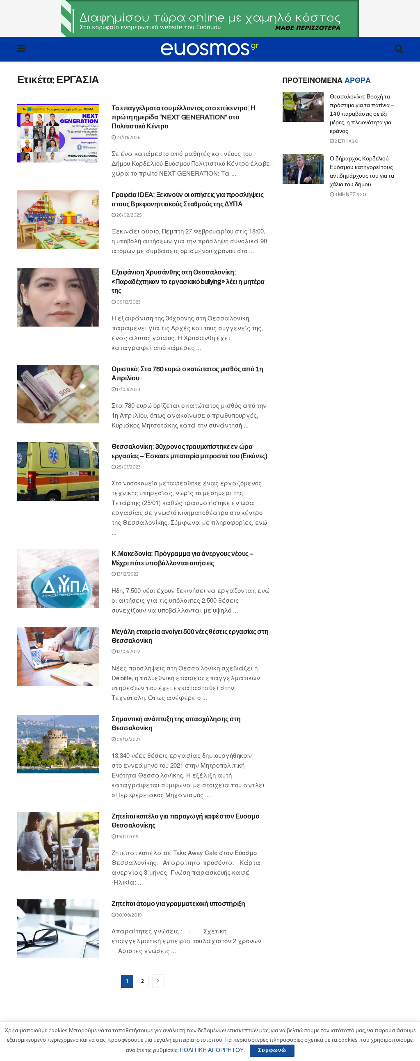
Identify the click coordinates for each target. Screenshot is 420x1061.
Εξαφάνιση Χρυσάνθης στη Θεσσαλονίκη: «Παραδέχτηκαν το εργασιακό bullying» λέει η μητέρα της (188, 281)
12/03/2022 (128, 652)
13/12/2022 (127, 574)
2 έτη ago (346, 141)
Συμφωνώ (272, 1050)
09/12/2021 (128, 739)
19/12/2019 (127, 837)
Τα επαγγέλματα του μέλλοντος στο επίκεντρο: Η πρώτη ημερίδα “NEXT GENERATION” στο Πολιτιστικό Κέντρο (184, 117)
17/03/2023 (128, 389)
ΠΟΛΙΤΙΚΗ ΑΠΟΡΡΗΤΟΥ (212, 1050)
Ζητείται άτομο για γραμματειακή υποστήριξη (178, 903)
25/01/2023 (128, 467)
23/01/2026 (128, 138)
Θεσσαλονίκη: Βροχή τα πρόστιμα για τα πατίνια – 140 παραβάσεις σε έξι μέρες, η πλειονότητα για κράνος (362, 114)
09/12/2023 (128, 302)
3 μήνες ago (350, 195)
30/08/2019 (129, 915)
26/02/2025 (129, 215)
